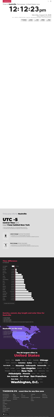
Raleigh (38, 373)
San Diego (24, 376)
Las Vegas (12, 368)
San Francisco (38, 376)
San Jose (14, 379)
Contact (32, 400)
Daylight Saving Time (7, 400)
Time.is (44, 416)
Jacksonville (41, 365)
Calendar (4, 406)
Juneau (49, 365)
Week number (5, 409)
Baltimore (24, 360)
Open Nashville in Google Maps (10, 336)
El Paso (46, 362)
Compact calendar (6, 408)
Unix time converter (25, 397)
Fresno (13, 365)
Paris (37, 20)
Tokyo (48, 20)
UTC (3, 274)
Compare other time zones (9, 303)
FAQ (31, 395)
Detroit (40, 363)
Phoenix (26, 374)
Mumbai (4, 291)
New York (4, 269)
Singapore (5, 296)
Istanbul (4, 286)
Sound (4, 411)
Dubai (4, 289)
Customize (33, 394)
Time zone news (16, 397)
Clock (4, 402)
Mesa (44, 368)
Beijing (42, 20)
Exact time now (6, 394)
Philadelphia (15, 373)
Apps (14, 394)
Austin (17, 360)
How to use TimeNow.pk (35, 397)
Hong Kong (5, 293)
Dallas (29, 363)
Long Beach (18, 368)
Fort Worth (6, 365)
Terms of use (44, 395)
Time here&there (6, 395)
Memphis (39, 368)
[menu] (50, 1)
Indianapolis (31, 365)
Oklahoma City (41, 370)
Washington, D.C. (25, 382)
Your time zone (5, 397)
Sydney (4, 299)
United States (27, 355)
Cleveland (7, 362)
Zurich (4, 282)
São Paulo (4, 272)
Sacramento (43, 373)
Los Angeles (23, 20)
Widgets (14, 395)
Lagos (4, 276)
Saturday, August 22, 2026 (41, 15)
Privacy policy (45, 397)
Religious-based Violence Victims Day (44, 16)
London (30, 20)
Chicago (4, 267)
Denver (35, 362)
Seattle (21, 379)
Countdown (5, 403)
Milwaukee (7, 370)
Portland (33, 373)
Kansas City (7, 368)
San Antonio (12, 376)
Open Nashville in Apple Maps (23, 336)
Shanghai (4, 294)
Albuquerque (7, 360)
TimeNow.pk (7, 1)
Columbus (21, 363)
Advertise (44, 394)
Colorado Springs (14, 362)
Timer (4, 405)
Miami (47, 368)
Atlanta (12, 360)
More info (28, 17)
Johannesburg (5, 279)
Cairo (4, 284)
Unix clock (23, 395)
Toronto (4, 271)
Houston (20, 365)
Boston (29, 360)
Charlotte (35, 360)
